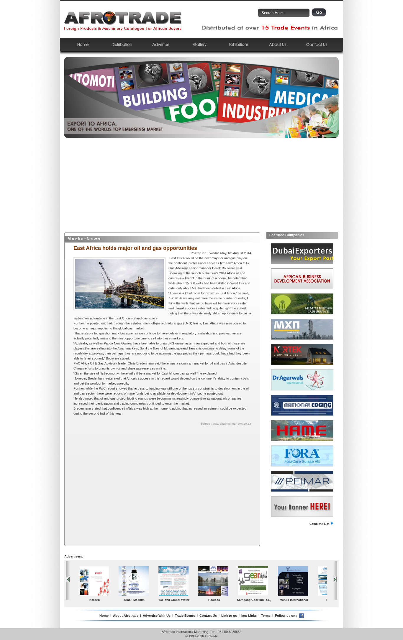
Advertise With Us (157, 615)
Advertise (160, 44)
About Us (277, 44)
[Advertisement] (201, 188)
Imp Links (249, 615)
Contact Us (316, 44)
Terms (266, 615)
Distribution (122, 44)
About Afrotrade (125, 615)
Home (83, 44)
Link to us (229, 615)
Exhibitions (238, 44)
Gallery (200, 44)
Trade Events (185, 615)
